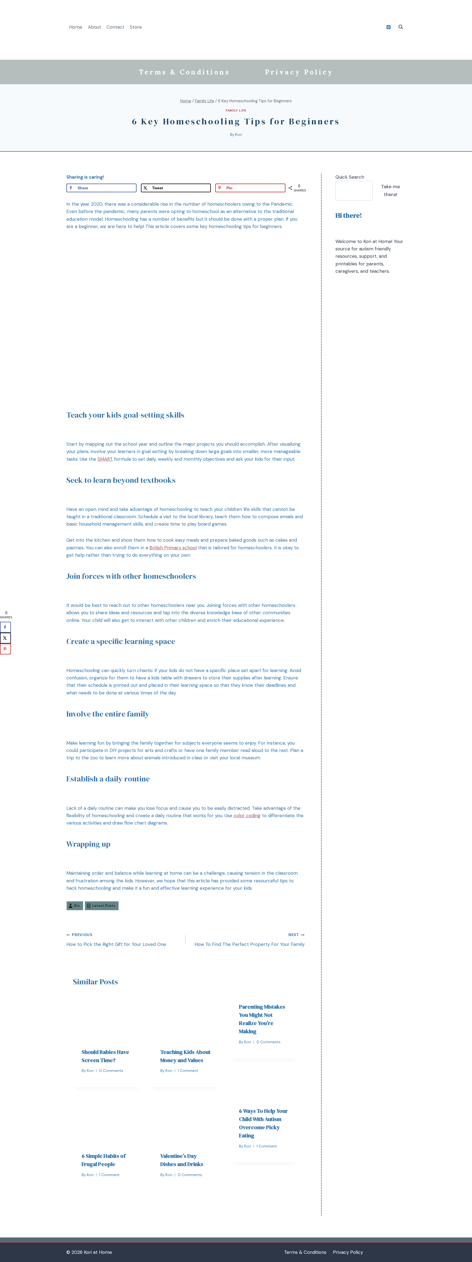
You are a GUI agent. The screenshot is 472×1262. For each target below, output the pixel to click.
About (94, 27)
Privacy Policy (299, 72)
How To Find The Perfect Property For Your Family (249, 940)
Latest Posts (103, 905)
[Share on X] (5, 638)
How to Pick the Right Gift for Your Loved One (116, 940)
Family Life (236, 110)
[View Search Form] (401, 27)
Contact (115, 27)
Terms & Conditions (184, 72)
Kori (238, 134)
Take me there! (390, 190)
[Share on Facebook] (5, 627)
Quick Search (349, 177)
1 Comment (188, 1070)
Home (75, 27)
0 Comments (111, 1070)
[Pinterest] (388, 27)
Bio (77, 905)
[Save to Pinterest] (5, 649)
